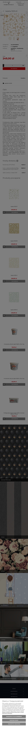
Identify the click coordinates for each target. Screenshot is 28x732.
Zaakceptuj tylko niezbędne (14, 716)
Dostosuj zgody (14, 720)
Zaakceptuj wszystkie (14, 723)
